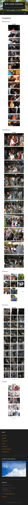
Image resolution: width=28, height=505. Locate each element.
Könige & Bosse (5, 451)
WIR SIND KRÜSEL (13, 4)
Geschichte (4, 440)
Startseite (4, 435)
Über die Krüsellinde (6, 449)
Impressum (4, 496)
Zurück (14, 24)
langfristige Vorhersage (14, 475)
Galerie (3, 443)
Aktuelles (4, 438)
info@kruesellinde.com (9, 493)
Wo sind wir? (5, 446)
